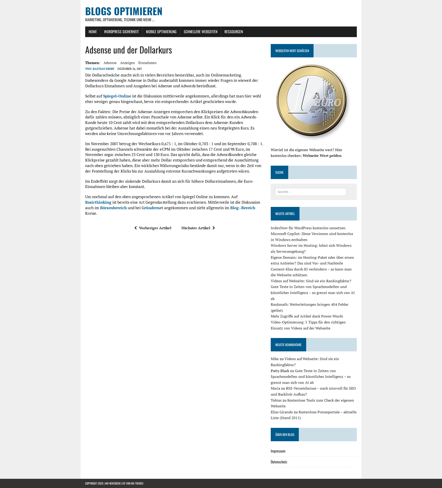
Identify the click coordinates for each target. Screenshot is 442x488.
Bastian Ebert (103, 69)
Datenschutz (279, 461)
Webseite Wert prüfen (322, 155)
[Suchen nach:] (310, 191)
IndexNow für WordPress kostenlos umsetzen (308, 227)
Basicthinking (98, 202)
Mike (275, 358)
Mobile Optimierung (161, 31)
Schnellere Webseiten (200, 31)
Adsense (110, 62)
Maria (275, 388)
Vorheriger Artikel (155, 227)
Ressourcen (233, 31)
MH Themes (137, 483)
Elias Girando (282, 412)
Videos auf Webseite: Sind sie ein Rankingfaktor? (311, 280)
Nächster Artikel (195, 227)
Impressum (278, 451)
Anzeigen (127, 62)
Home (93, 31)
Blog (234, 207)
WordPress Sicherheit (121, 31)
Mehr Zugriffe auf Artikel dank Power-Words (307, 316)
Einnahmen (147, 62)
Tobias (276, 400)
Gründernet (152, 207)
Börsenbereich (113, 207)
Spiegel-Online (117, 96)
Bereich (248, 207)
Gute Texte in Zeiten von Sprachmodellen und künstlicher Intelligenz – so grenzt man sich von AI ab (313, 292)
